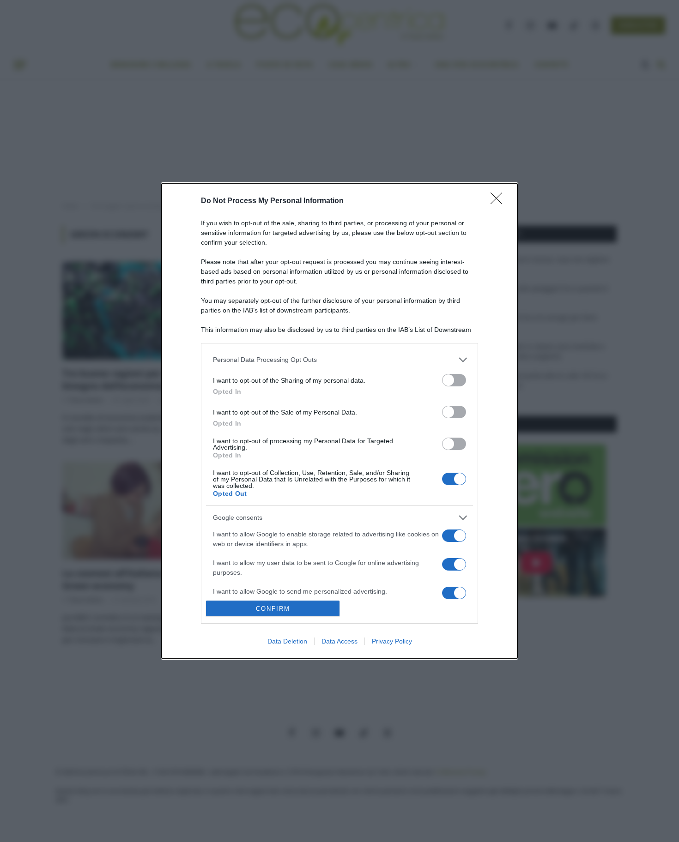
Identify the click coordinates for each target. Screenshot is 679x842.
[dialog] (339, 421)
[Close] (499, 201)
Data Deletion (287, 641)
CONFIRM (273, 608)
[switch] (454, 380)
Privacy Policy (392, 641)
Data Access (339, 641)
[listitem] (339, 360)
